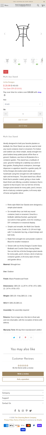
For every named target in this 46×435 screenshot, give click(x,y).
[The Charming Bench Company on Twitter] (30, 411)
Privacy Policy (8, 420)
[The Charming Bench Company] (23, 5)
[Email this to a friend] (31, 337)
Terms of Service (19, 420)
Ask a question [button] (23, 379)
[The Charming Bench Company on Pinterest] (26, 411)
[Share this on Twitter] (14, 337)
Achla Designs (8, 82)
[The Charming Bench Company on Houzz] (19, 411)
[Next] (41, 34)
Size (4, 100)
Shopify (39, 420)
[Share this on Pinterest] (25, 337)
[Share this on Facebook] (20, 337)
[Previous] (5, 34)
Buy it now (23, 126)
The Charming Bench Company (25, 417)
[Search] (38, 5)
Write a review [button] (23, 374)
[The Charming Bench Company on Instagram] (22, 411)
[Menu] (1, 5)
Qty (4, 109)
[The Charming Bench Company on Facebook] (15, 411)
